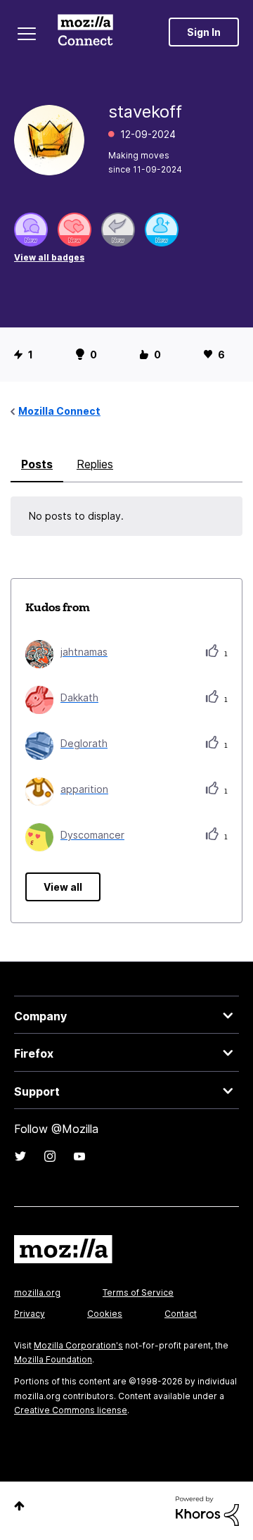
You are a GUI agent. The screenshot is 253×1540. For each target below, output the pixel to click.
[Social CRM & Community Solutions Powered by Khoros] (207, 1510)
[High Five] (74, 229)
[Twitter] (20, 1156)
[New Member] (162, 229)
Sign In (204, 32)
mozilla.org (37, 1292)
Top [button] (19, 1505)
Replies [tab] (95, 464)
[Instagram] (50, 1156)
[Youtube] (79, 1156)
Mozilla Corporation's (78, 1345)
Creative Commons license (70, 1410)
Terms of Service (138, 1292)
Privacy (29, 1313)
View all (63, 887)
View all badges (49, 257)
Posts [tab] (37, 464)
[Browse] (26, 33)
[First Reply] (118, 229)
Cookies (104, 1313)
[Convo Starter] (31, 229)
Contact (180, 1313)
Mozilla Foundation (53, 1359)
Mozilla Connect (85, 31)
